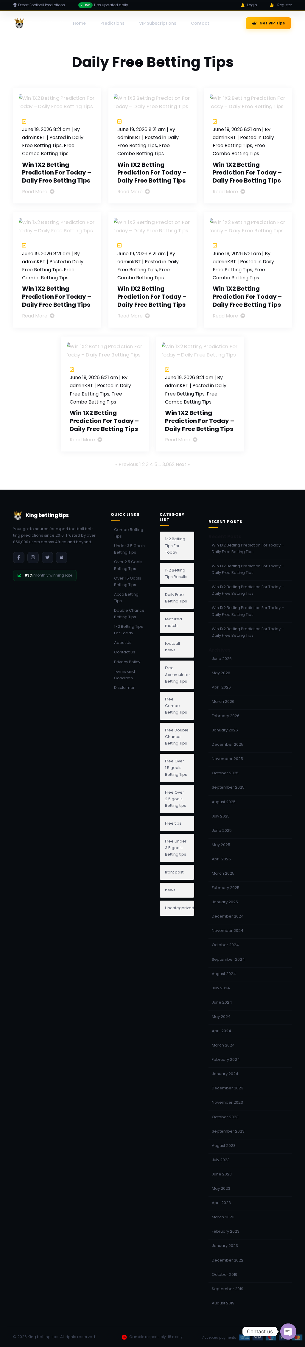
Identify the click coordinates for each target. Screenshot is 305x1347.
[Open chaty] (288, 1331)
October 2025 (225, 773)
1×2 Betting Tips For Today (128, 630)
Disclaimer (124, 687)
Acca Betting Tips (126, 597)
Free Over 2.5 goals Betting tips (175, 798)
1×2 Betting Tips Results (176, 573)
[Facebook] (18, 557)
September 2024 (228, 959)
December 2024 (228, 916)
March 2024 (223, 1045)
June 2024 (222, 1002)
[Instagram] (33, 557)
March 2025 (223, 873)
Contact (200, 23)
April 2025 (221, 859)
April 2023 (221, 1203)
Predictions (112, 23)
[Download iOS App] (61, 557)
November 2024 (227, 930)
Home (79, 23)
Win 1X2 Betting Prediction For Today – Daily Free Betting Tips (56, 173)
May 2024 (221, 1016)
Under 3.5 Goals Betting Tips (129, 549)
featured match (173, 622)
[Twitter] (47, 557)
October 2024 (225, 945)
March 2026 (223, 701)
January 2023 (225, 1245)
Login (252, 4)
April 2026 (221, 687)
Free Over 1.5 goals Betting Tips (176, 767)
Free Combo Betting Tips (176, 705)
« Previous (126, 464)
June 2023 (222, 1174)
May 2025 (221, 845)
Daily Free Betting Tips (176, 598)
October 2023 (225, 1117)
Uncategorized (179, 908)
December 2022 (227, 1260)
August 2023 (224, 1145)
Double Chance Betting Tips (129, 614)
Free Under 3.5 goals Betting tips (175, 847)
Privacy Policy (127, 662)
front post (174, 872)
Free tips (173, 823)
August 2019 (223, 1303)
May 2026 (221, 673)
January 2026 (225, 730)
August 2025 (224, 802)
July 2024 (221, 988)
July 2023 (221, 1160)
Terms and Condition (124, 675)
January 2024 (225, 1074)
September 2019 (227, 1289)
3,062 (168, 464)
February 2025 (225, 887)
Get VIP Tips (272, 23)
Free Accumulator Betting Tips (177, 674)
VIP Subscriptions (157, 23)
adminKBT (34, 137)
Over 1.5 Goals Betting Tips (127, 581)
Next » (183, 464)
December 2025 (227, 744)
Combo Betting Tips (128, 533)
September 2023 (228, 1131)
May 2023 (221, 1188)
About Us (122, 642)
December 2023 (227, 1088)
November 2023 (227, 1102)
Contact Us (124, 652)
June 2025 (222, 830)
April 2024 (221, 1031)
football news (172, 647)
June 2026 (222, 658)
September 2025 (228, 787)
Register (284, 4)
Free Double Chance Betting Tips (177, 736)
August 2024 (224, 974)
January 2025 (225, 902)
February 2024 (226, 1059)
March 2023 (223, 1217)
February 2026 (225, 716)
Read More (35, 191)
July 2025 (221, 816)
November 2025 (227, 759)
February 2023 (225, 1231)
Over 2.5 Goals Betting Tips (128, 565)
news (170, 890)
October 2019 (224, 1274)
